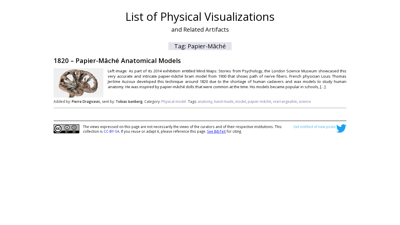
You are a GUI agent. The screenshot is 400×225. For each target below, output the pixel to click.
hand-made (223, 101)
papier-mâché (259, 101)
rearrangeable (285, 101)
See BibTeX (216, 131)
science (305, 101)
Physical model (173, 101)
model (240, 101)
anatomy (205, 101)
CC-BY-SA (111, 131)
